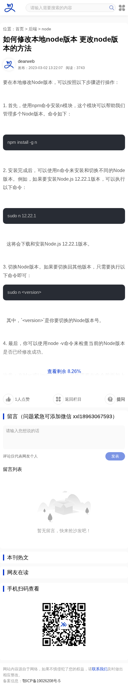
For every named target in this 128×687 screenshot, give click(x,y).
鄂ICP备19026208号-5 (41, 681)
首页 (19, 28)
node (46, 28)
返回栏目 (73, 399)
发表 (115, 456)
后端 (33, 28)
